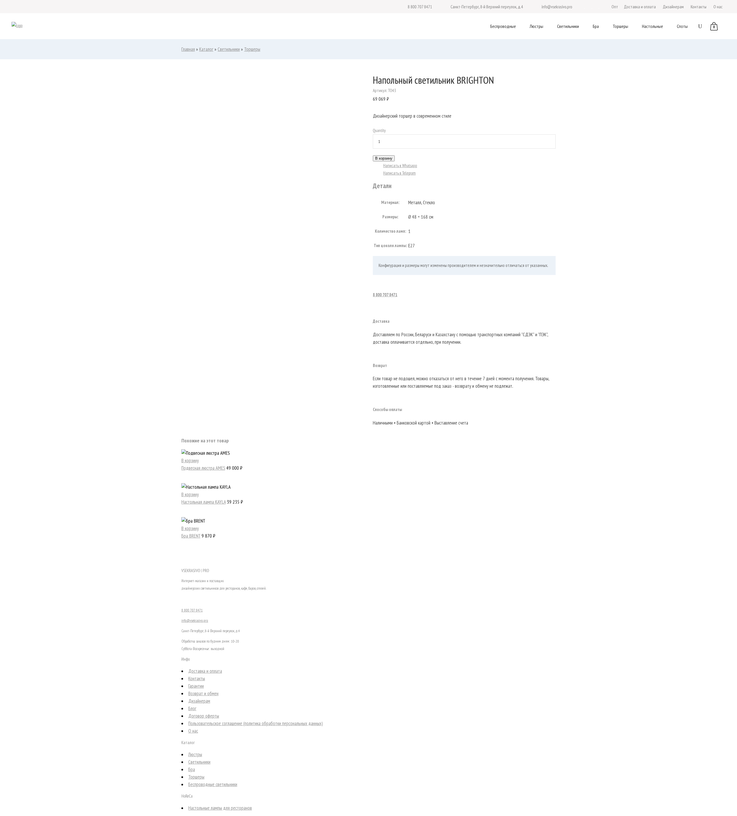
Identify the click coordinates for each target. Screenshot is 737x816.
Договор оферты (203, 716)
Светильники (229, 49)
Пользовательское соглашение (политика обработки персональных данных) (255, 723)
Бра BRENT (190, 536)
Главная (188, 49)
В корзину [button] (190, 460)
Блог (192, 708)
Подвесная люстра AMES (203, 468)
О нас (193, 731)
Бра (191, 769)
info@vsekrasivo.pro (194, 620)
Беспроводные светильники (212, 784)
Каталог (206, 49)
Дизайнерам (199, 701)
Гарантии (196, 686)
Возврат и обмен (203, 693)
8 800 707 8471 (385, 294)
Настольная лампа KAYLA (203, 502)
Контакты (196, 678)
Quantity (379, 130)
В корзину (383, 158)
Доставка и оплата (205, 671)
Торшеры (252, 49)
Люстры (195, 754)
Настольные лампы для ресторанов (220, 808)
